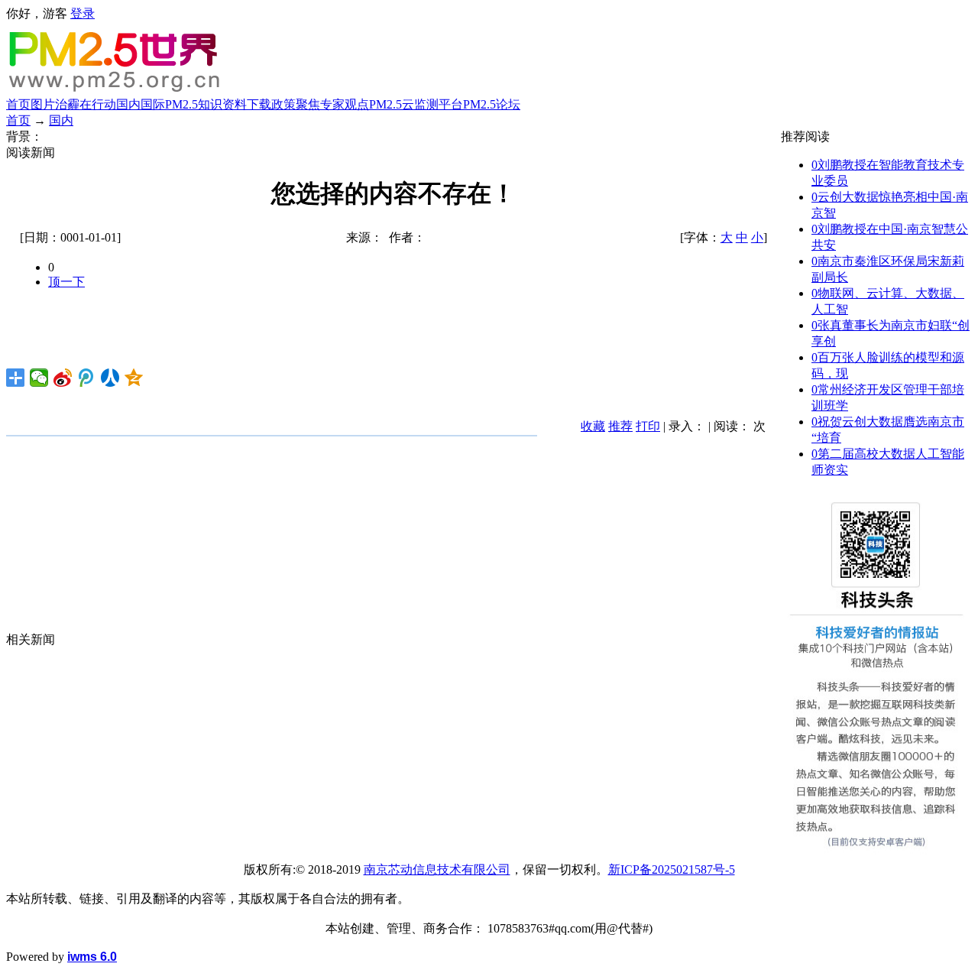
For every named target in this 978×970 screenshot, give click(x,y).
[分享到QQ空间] (134, 377)
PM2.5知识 (193, 104)
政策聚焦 (295, 104)
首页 (18, 104)
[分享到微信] (39, 377)
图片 (43, 104)
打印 (648, 426)
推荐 (620, 426)
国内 (128, 104)
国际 (153, 104)
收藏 (593, 426)
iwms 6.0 (92, 956)
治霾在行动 (85, 104)
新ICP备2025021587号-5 (671, 869)
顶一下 (66, 281)
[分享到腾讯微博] (86, 377)
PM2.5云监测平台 (416, 104)
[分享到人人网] (110, 377)
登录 (82, 13)
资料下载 (246, 104)
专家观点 (344, 104)
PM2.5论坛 (491, 104)
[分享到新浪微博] (63, 377)
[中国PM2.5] (116, 90)
